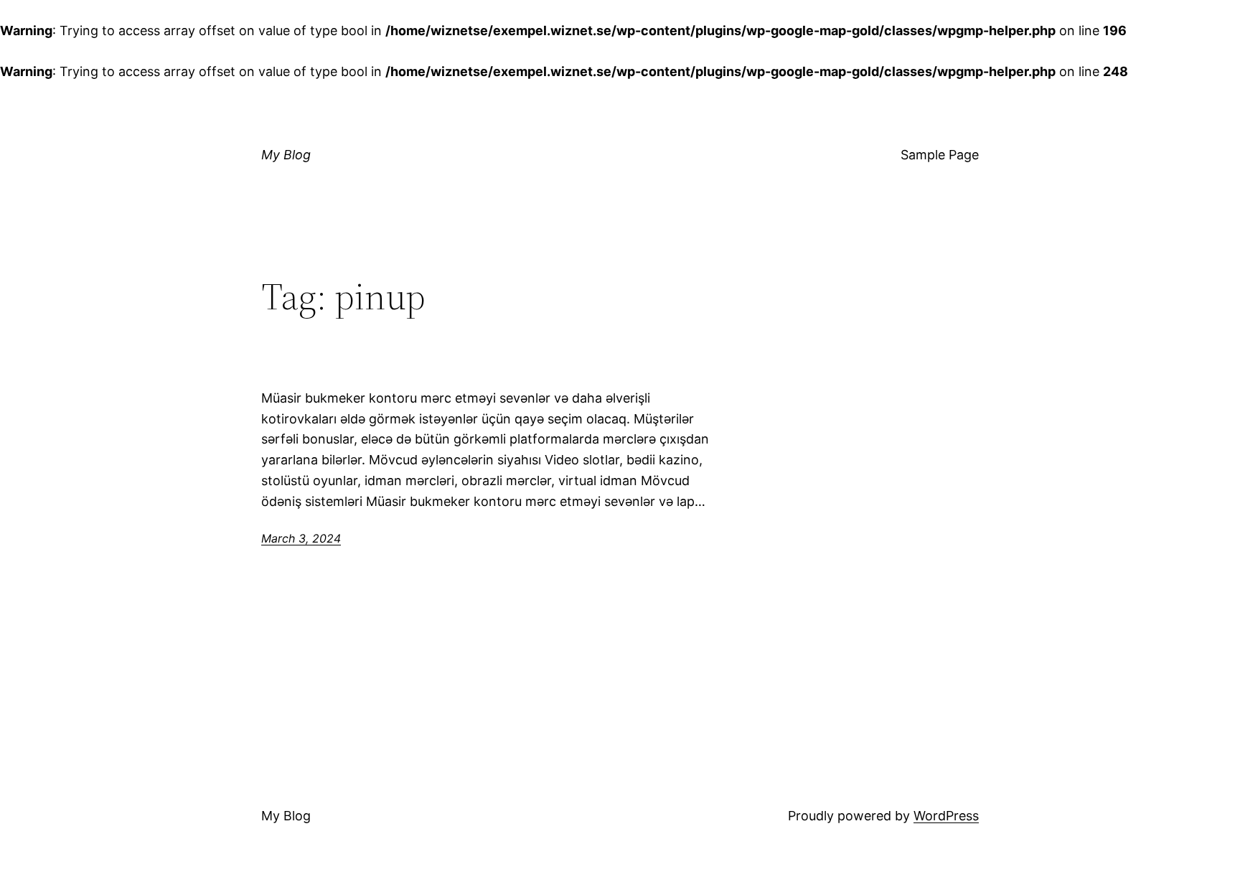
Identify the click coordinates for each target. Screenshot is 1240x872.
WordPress (946, 815)
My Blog (286, 154)
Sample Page (940, 154)
